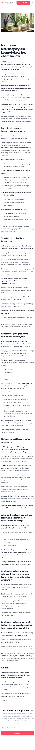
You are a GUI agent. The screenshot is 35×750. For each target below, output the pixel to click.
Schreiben (17, 733)
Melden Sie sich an (23, 3)
